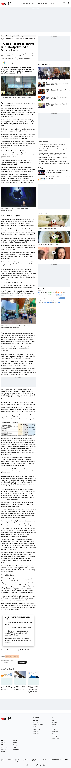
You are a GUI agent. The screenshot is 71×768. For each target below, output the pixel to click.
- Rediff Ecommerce (38, 727)
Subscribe (22, 662)
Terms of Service (25, 760)
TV (48, 3)
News (27, 3)
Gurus (46, 3)
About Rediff (2, 760)
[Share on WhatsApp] (27, 765)
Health (15, 742)
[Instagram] (37, 765)
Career (15, 747)
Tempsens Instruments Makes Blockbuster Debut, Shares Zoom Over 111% (52, 145)
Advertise (10, 759)
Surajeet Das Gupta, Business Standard (7, 54)
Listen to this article (9, 58)
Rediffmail (35, 720)
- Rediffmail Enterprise (38, 724)
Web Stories (42, 213)
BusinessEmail (41, 3)
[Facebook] (34, 765)
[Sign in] (68, 3)
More (51, 3)
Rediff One (35, 722)
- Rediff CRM (36, 731)
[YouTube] (40, 765)
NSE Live (3, 745)
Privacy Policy (17, 760)
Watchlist (3, 749)
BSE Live (3, 742)
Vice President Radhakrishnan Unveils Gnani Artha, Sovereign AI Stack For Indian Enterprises (54, 154)
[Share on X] (30, 765)
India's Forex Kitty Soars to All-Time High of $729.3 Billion (53, 149)
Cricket (54, 729)
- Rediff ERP (36, 733)
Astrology (54, 736)
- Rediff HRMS (36, 729)
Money (33, 3)
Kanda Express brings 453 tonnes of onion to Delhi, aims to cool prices (53, 158)
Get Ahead (55, 731)
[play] (54, 221)
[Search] (64, 3)
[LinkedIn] (44, 765)
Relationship (16, 749)
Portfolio (3, 751)
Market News (4, 747)
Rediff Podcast (56, 738)
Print (35, 660)
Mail (23, 3)
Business (8, 38)
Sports (54, 727)
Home (20, 3)
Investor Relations (34, 760)
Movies (54, 724)
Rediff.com (56, 759)
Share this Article (25, 58)
